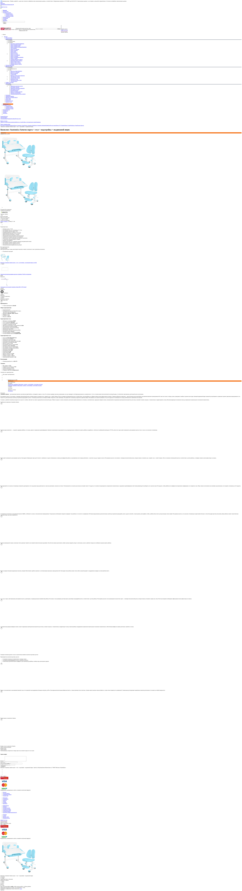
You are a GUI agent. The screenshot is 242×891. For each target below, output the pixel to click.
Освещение (38, 122)
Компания (5, 797)
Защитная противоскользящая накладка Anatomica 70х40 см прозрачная (16, 274)
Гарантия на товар (7, 810)
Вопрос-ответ (6, 816)
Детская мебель (4, 118)
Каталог (5, 36)
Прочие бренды (80, 125)
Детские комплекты (11, 122)
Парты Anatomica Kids (29, 125)
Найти (5, 23)
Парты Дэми (74, 125)
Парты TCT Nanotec (60, 125)
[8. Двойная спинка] (2, 601)
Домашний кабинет (11, 118)
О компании (5, 799)
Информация (6, 805)
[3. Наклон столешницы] (2, 460)
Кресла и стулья (19, 122)
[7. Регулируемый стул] (2, 573)
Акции (4, 801)
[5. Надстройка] (2, 517)
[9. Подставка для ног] (2, 629)
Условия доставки (9, 107)
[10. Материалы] (2, 664)
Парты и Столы (4, 122)
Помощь (5, 806)
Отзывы (4, 19)
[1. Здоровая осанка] (2, 404)
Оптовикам (5, 18)
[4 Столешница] (2, 488)
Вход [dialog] (2, 2)
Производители (6, 17)
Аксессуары (33, 122)
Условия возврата (7, 811)
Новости (5, 800)
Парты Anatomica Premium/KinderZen (42, 125)
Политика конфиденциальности (10, 812)
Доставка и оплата (7, 12)
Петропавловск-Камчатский (7, 4)
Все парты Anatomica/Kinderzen (7, 125)
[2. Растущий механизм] (2, 432)
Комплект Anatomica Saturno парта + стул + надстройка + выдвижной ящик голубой (19, 262)
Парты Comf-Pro (68, 125)
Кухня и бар (18, 118)
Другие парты (53, 125)
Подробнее (10, 390)
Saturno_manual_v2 (5, 221)
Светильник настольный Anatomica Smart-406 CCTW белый (13, 287)
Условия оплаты (9, 106)
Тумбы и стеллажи (27, 122)
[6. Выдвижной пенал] (2, 545)
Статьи (4, 815)
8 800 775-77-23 (4, 7)
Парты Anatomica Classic (19, 125)
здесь (21, 888)
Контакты (3, 3)
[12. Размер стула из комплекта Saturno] (2, 720)
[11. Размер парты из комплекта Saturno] (2, 692)
